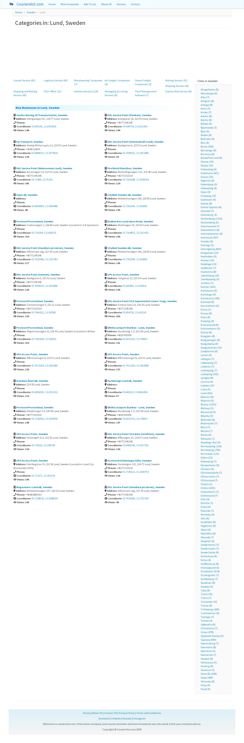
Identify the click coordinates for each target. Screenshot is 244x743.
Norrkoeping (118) (211, 446)
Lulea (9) (205, 389)
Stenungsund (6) (210, 567)
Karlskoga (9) (208, 294)
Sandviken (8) (208, 522)
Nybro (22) (207, 457)
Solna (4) (206, 560)
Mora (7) (205, 427)
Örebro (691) (208, 488)
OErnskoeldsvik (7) (211, 472)
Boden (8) (206, 135)
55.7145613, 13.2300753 (136, 471)
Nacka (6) (206, 434)
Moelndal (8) (208, 419)
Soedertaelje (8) (210, 552)
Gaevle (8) (206, 203)
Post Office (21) (52, 91)
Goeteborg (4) (209, 214)
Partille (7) (207, 503)
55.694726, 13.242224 (134, 312)
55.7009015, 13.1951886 (136, 153)
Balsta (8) (206, 120)
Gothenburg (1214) (211, 218)
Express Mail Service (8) (178, 91)
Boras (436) (207, 146)
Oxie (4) (205, 499)
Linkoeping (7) (209, 370)
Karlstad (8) (207, 302)
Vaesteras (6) (208, 651)
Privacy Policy (126, 713)
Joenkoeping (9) (210, 279)
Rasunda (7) (207, 510)
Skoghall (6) (207, 541)
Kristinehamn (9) (210, 328)
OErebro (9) (207, 469)
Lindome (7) (207, 366)
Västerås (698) (209, 673)
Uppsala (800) (208, 639)
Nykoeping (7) (209, 461)
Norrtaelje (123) (210, 453)
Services (121, 4)
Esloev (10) (207, 177)
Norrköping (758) (210, 450)
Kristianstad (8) (209, 324)
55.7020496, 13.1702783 (45, 259)
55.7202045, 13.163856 (135, 206)
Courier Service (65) (24, 80)
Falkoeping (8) (209, 188)
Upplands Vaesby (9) (212, 636)
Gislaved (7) (207, 211)
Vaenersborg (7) (210, 643)
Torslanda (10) (209, 601)
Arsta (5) (205, 108)
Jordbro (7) (207, 283)
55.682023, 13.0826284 (135, 392)
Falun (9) (205, 192)
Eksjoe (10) (207, 165)
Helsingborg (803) (211, 249)
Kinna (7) (206, 309)
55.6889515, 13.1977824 (45, 153)
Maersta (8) (207, 397)
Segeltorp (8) (208, 525)
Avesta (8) (206, 116)
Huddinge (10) (208, 264)
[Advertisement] (122, 53)
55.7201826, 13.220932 (44, 339)
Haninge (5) (207, 245)
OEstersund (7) (209, 480)
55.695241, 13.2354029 (44, 126)
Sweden (31, 12)
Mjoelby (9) (207, 416)
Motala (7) (206, 431)
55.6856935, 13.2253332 (45, 392)
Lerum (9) (206, 355)
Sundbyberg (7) (209, 579)
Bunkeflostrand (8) (211, 157)
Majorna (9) (207, 400)
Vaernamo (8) (208, 647)
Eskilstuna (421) (210, 173)
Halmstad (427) (209, 237)
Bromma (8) (207, 154)
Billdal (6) (206, 123)
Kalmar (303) (208, 286)
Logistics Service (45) (56, 80)
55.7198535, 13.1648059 (45, 498)
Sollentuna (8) (209, 556)
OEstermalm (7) (210, 476)
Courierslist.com (30, 4)
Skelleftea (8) (208, 533)
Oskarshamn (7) (210, 491)
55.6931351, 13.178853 (135, 339)
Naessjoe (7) (208, 438)
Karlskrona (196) (210, 298)
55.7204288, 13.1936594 (136, 179)
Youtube (127, 718)
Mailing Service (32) (176, 80)
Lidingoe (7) (207, 359)
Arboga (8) (207, 104)
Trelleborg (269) (210, 609)
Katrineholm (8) (210, 305)
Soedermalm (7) (210, 548)
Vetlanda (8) (207, 681)
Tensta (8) (206, 594)
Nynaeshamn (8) (210, 465)
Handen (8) (207, 241)
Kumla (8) (206, 332)
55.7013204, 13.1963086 (45, 365)
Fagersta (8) (207, 180)
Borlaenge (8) (208, 150)
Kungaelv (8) (208, 336)
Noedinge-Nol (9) (210, 442)
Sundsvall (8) (208, 582)
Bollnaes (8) (207, 138)
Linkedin (116, 718)
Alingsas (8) (207, 101)
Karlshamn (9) (209, 290)
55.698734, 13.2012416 (135, 126)
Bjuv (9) (205, 131)
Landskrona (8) (209, 351)
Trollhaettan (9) (210, 613)
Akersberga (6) (209, 93)
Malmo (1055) (208, 404)
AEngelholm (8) (210, 89)
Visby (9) (205, 685)
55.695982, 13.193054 (134, 285)
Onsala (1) (206, 484)
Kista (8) (205, 317)
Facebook (103, 718)
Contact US (110, 713)
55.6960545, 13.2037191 (136, 445)
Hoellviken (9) (209, 256)
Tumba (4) (206, 620)
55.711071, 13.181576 (43, 475)
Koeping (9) (207, 321)
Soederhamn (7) (210, 544)
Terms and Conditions (148, 713)
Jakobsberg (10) (210, 275)
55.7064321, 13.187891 (44, 312)
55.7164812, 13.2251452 (136, 232)
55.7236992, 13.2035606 (45, 418)
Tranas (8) (206, 605)
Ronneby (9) (207, 514)
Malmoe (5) (207, 408)
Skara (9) (206, 529)
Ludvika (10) (207, 385)
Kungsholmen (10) (211, 347)
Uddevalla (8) (208, 624)
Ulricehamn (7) (209, 628)
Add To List (90, 4)
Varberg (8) (207, 666)
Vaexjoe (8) (207, 658)
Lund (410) (206, 393)
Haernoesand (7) (210, 226)
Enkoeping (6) (209, 169)
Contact (135, 4)
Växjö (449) (207, 677)
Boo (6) (205, 142)
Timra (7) (206, 598)
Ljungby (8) (207, 377)
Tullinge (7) (207, 617)
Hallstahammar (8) (212, 233)
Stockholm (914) (210, 571)
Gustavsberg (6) (210, 222)
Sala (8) (205, 518)
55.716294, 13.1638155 (44, 232)
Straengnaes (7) (210, 575)
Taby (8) (205, 590)
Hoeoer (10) (207, 260)
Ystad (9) (205, 689)
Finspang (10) (208, 195)
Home (52, 4)
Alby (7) (205, 97)
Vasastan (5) (208, 670)
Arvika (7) (206, 112)
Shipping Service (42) (177, 86)
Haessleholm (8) (210, 230)
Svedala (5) (207, 586)
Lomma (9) (207, 381)
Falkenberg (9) (209, 184)
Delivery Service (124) (86, 91)
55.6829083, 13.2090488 (45, 206)
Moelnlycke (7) (209, 423)
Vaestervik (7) (208, 654)
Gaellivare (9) (208, 199)
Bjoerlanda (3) (209, 127)
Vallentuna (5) (209, 662)
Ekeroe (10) (207, 161)
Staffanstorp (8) (210, 563)
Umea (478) (207, 632)
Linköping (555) (209, 374)
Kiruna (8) (206, 313)
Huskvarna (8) (208, 271)
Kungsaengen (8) (210, 340)
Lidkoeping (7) (209, 362)
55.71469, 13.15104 (42, 179)
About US (106, 4)
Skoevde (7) (207, 537)
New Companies (70, 4)
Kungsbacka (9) (209, 343)
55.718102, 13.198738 (43, 445)
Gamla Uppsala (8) (211, 207)
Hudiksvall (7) (208, 268)
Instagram (139, 718)
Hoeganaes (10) (209, 252)
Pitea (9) (205, 507)
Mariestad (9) (208, 412)
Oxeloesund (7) (209, 495)
